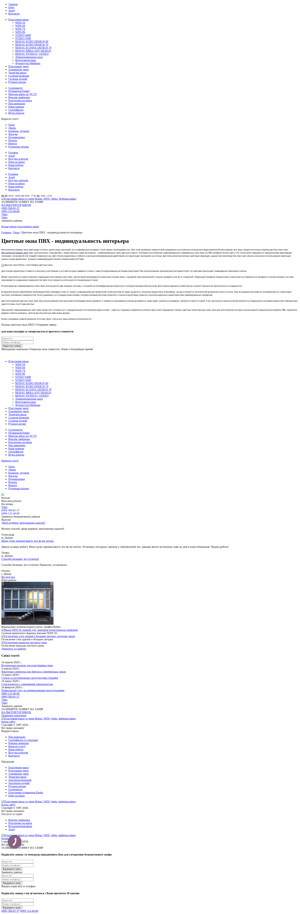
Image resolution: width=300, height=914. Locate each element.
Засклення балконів (19, 780)
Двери (12, 127)
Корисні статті (9, 460)
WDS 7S (20, 28)
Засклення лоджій (19, 783)
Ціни (11, 7)
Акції (11, 10)
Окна (11, 124)
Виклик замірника (19, 97)
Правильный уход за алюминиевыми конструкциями (32, 690)
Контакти (14, 13)
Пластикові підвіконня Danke (25, 792)
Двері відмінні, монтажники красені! (23, 522)
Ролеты (12, 140)
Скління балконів (18, 75)
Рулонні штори (17, 82)
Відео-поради (16, 112)
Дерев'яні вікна (17, 72)
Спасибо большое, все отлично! (20, 558)
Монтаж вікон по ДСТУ (22, 94)
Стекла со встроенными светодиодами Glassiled (29, 677)
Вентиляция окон (25, 60)
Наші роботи (15, 165)
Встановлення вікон (20, 826)
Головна (13, 152)
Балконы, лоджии (18, 131)
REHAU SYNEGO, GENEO (32, 53)
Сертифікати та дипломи (23, 740)
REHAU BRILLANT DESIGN (33, 50)
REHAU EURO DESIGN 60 (31, 41)
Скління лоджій (17, 78)
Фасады (13, 134)
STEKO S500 (23, 38)
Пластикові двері (18, 66)
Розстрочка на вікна (20, 100)
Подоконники (16, 137)
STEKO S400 (23, 35)
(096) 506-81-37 (10, 208)
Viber (4, 214)
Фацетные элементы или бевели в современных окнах (33, 671)
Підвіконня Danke (19, 91)
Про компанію (16, 103)
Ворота (12, 143)
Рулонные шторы (18, 146)
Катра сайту (8, 721)
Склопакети (15, 87)
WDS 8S (20, 32)
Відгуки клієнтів (18, 158)
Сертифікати (15, 109)
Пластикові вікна (18, 19)
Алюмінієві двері (18, 69)
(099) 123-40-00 (10, 211)
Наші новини (16, 106)
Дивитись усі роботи (13, 648)
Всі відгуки (8, 577)
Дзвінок (13, 4)
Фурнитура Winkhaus (27, 63)
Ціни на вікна (16, 161)
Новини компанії (18, 743)
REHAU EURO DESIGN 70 (31, 44)
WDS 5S (20, 22)
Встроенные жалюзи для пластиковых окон (27, 665)
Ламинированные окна (29, 57)
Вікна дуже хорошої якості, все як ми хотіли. (27, 540)
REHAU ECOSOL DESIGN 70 (33, 47)
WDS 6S (20, 25)
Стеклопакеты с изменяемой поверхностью (27, 684)
